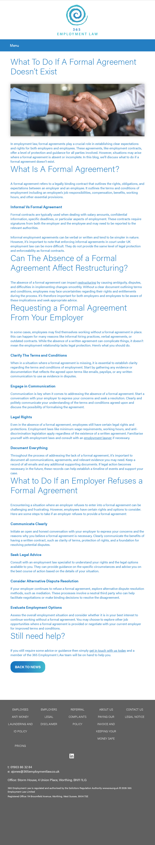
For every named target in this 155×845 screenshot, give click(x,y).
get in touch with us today (107, 650)
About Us (106, 709)
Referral (77, 709)
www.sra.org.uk (110, 788)
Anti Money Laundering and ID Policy (20, 724)
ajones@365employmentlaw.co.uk (35, 771)
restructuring (87, 282)
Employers (49, 709)
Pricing (20, 746)
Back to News (28, 666)
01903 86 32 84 (21, 767)
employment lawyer (98, 437)
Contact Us (134, 709)
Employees (20, 709)
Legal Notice (134, 717)
